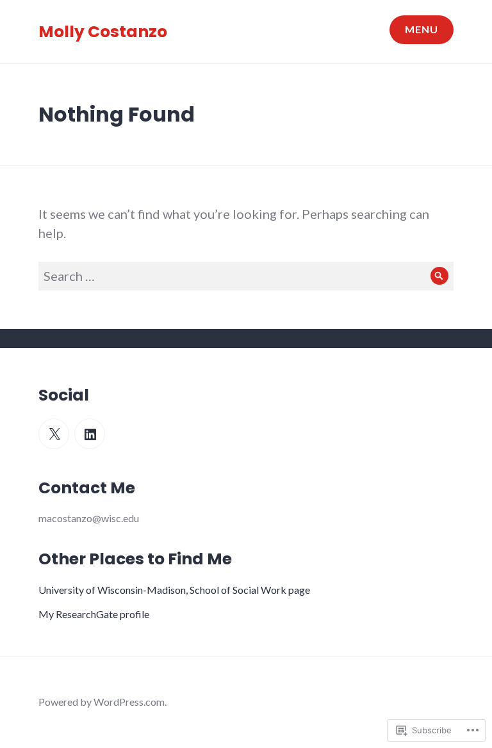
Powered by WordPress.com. (102, 702)
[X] (53, 433)
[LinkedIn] (89, 433)
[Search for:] (246, 275)
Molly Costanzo (102, 31)
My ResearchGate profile (93, 614)
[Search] (439, 276)
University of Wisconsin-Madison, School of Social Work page (174, 590)
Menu (421, 29)
